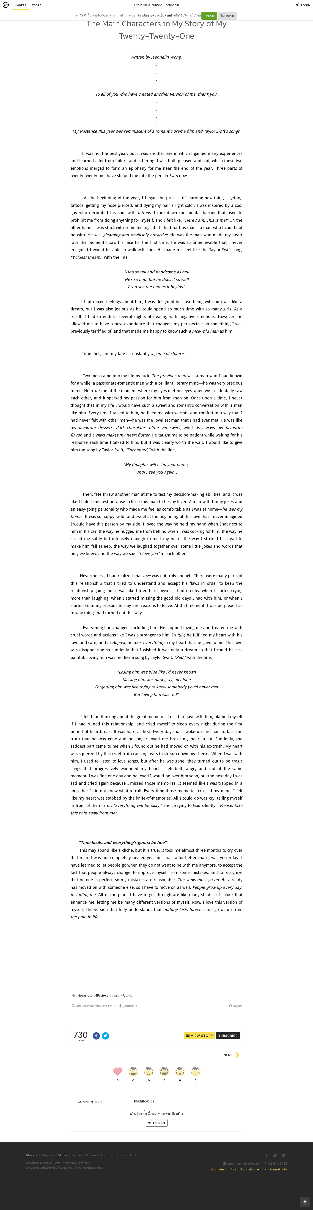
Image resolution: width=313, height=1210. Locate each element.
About (105, 1155)
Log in (158, 1123)
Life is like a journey (148, 5)
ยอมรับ (209, 16)
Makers (20, 5)
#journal (127, 995)
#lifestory (101, 995)
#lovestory (85, 995)
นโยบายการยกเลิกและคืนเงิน (268, 1169)
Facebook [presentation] (144, 1102)
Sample (76, 1155)
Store (36, 5)
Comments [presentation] (90, 1102)
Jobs (132, 1155)
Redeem (91, 1155)
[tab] (90, 1101)
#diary (114, 995)
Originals (47, 1155)
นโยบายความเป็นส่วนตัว (157, 15)
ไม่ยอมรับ (227, 16)
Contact (120, 1155)
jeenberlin (172, 5)
